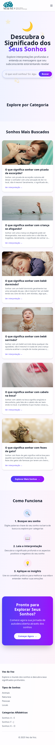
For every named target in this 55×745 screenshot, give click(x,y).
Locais (5, 705)
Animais (6, 692)
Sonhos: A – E (8, 717)
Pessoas (6, 701)
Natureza (6, 697)
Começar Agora (27, 636)
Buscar (45, 74)
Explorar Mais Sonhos (27, 479)
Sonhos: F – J (8, 722)
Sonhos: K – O (8, 726)
